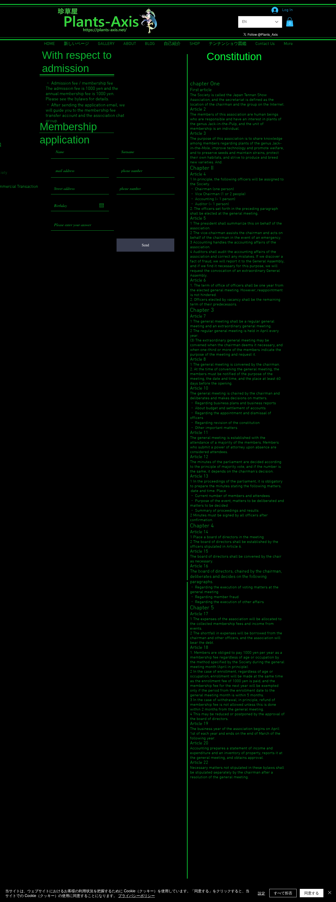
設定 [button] (261, 893)
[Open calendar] (101, 205)
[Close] (330, 893)
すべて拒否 (283, 892)
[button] (289, 22)
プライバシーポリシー (136, 895)
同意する (311, 892)
